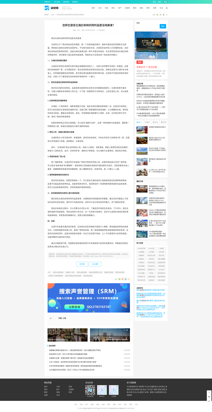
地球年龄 (141, 259)
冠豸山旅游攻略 (58, 272)
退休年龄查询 (161, 276)
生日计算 (161, 269)
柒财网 (46, 14)
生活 (161, 8)
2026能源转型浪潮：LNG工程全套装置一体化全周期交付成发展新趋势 (157, 234)
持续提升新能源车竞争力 (157, 127)
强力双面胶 (141, 266)
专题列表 (47, 2)
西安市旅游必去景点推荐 (73, 276)
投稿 (165, 2)
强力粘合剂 (151, 266)
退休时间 (151, 280)
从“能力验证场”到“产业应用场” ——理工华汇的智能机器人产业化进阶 (157, 223)
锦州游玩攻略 (87, 276)
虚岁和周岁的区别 (161, 273)
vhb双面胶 (141, 252)
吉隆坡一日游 (70, 272)
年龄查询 (141, 262)
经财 (92, 404)
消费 (154, 8)
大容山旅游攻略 (82, 272)
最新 (147, 122)
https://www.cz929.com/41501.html (101, 256)
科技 (106, 8)
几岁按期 (151, 252)
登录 (154, 2)
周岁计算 (161, 255)
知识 (119, 404)
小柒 (78, 30)
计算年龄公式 (141, 276)
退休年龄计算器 (141, 281)
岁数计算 (151, 259)
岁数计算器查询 (161, 259)
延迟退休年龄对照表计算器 (161, 263)
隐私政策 (66, 2)
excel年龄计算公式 (141, 249)
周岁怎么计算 (151, 255)
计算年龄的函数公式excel (151, 277)
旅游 (97, 404)
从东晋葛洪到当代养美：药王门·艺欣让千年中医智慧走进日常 (71, 370)
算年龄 (151, 273)
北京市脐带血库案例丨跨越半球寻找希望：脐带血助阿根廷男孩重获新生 (75, 366)
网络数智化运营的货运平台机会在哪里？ (150, 296)
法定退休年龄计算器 (141, 270)
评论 (156, 122)
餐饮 (130, 404)
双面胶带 (141, 255)
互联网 (127, 8)
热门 (139, 122)
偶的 (138, 290)
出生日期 (161, 252)
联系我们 (75, 2)
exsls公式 (151, 248)
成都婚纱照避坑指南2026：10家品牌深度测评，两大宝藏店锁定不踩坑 (75, 350)
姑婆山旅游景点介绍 (95, 272)
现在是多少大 (151, 269)
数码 (134, 8)
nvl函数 (161, 248)
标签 (164, 122)
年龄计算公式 (151, 262)
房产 (119, 8)
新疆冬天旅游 (108, 272)
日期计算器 (161, 266)
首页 (93, 8)
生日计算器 (141, 273)
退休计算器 (161, 280)
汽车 (136, 404)
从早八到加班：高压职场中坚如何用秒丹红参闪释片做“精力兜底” (73, 362)
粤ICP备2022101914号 (101, 408)
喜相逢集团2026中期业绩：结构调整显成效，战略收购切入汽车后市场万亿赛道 (150, 88)
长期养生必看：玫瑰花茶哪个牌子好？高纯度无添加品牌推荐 (71, 358)
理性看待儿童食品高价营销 (155, 290)
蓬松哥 (138, 301)
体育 (148, 8)
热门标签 (57, 2)
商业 (113, 8)
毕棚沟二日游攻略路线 (55, 276)
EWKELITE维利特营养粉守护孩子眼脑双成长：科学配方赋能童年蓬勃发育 (157, 212)
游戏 (141, 8)
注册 (159, 2)
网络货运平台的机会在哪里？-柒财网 (150, 306)
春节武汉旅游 (119, 272)
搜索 (138, 23)
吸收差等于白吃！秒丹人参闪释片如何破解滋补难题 (68, 354)
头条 (100, 8)
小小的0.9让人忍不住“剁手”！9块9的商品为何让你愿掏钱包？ (157, 172)
